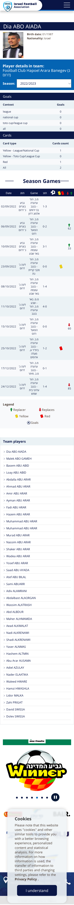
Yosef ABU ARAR (17, 563)
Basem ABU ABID (17, 466)
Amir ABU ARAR (16, 493)
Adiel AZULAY (15, 668)
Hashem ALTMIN (17, 654)
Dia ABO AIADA (16, 452)
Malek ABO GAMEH (19, 459)
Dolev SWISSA (15, 716)
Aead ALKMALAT (17, 626)
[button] (66, 5)
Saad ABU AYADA (17, 570)
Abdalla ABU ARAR (18, 479)
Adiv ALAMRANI (16, 591)
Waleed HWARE (16, 681)
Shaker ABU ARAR (18, 549)
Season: (9, 83)
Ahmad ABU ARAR (18, 486)
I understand (37, 890)
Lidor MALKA (14, 695)
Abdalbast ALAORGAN (21, 598)
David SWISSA (15, 709)
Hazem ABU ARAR (18, 514)
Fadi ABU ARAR (16, 507)
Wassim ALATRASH (19, 605)
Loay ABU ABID (16, 472)
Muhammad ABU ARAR (21, 521)
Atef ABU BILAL (16, 577)
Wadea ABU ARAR (18, 556)
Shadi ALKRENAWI (18, 640)
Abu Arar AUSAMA (18, 661)
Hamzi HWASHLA (17, 688)
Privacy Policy (26, 879)
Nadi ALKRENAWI (17, 633)
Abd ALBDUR (15, 612)
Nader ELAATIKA (17, 675)
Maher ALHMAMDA (19, 619)
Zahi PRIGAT (14, 702)
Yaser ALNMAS (16, 647)
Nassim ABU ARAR (18, 542)
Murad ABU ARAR (18, 535)
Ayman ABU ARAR (18, 500)
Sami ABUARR (15, 584)
